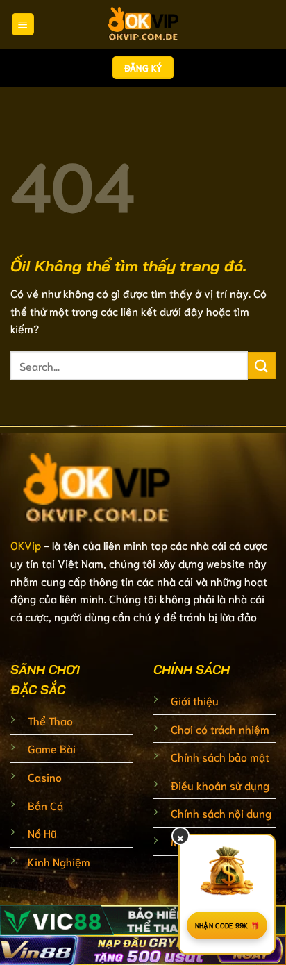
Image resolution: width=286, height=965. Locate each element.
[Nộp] (262, 365)
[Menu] (23, 24)
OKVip (25, 544)
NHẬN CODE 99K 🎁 (227, 925)
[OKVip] (143, 24)
